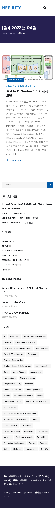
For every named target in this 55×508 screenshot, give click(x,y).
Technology (15, 80)
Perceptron (43, 431)
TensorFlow (31, 449)
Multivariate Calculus (23, 395)
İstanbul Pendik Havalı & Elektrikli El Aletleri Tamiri (27, 204)
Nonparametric (10, 407)
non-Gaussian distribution (37, 401)
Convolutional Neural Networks (17, 348)
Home (4, 33)
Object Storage (10, 425)
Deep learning (42, 348)
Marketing (8, 255)
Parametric (26, 425)
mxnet (40, 395)
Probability (41, 437)
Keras (6, 372)
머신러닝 (44, 449)
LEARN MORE (15, 160)
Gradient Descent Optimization (17, 366)
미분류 (5, 269)
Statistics (17, 449)
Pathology (28, 431)
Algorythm (14, 336)
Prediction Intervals (24, 437)
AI (4, 336)
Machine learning (27, 378)
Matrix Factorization (12, 389)
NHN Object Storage (13, 401)
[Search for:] (27, 184)
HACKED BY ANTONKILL (13, 213)
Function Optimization (13, 360)
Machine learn (10, 378)
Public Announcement (14, 260)
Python (32, 443)
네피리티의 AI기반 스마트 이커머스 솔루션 (20, 218)
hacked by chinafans (11, 208)
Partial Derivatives (12, 431)
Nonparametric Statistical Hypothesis (20, 413)
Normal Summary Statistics (15, 419)
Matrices (29, 384)
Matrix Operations (33, 389)
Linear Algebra (19, 372)
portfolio (7, 437)
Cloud (5, 246)
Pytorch (43, 443)
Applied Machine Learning (34, 336)
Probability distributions (14, 443)
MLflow (7, 395)
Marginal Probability (12, 384)
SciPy (6, 449)
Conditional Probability (25, 342)
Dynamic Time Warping (13, 354)
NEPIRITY (30, 86)
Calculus (7, 342)
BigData (6, 241)
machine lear (35, 372)
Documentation (11, 250)
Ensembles (32, 354)
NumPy (35, 419)
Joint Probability (42, 366)
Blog (12, 33)
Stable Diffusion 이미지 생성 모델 (27, 93)
